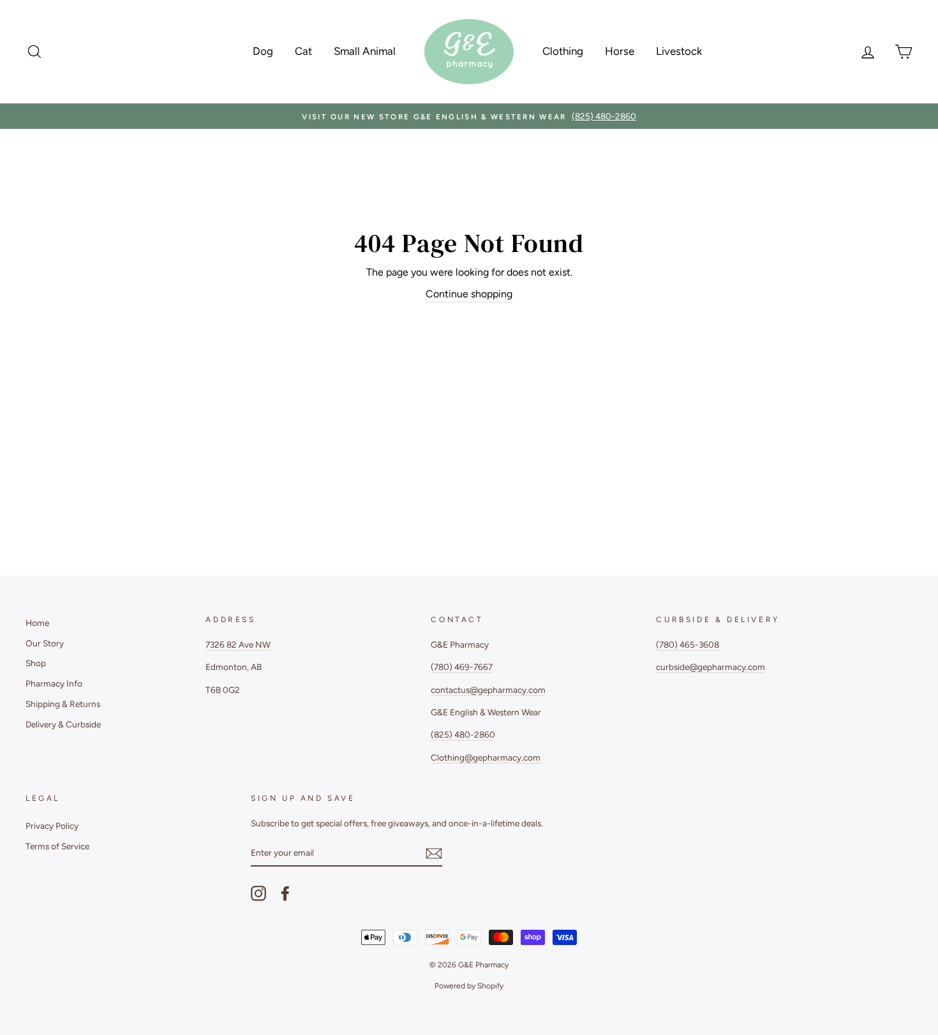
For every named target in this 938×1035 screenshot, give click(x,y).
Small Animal (365, 51)
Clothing (562, 51)
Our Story (45, 643)
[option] (469, 116)
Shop (36, 663)
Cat (303, 51)
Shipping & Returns (63, 704)
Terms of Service (57, 846)
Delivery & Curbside (63, 724)
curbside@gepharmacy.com (710, 667)
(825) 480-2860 (463, 734)
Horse (619, 51)
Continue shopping (469, 294)
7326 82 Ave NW (238, 644)
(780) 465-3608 (687, 644)
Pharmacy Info (54, 683)
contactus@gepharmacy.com (488, 690)
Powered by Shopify (469, 985)
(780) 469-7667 (462, 667)
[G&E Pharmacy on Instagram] (258, 893)
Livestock (679, 51)
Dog (263, 51)
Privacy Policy (52, 826)
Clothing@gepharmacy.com (485, 757)
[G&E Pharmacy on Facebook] (285, 893)
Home (37, 623)
